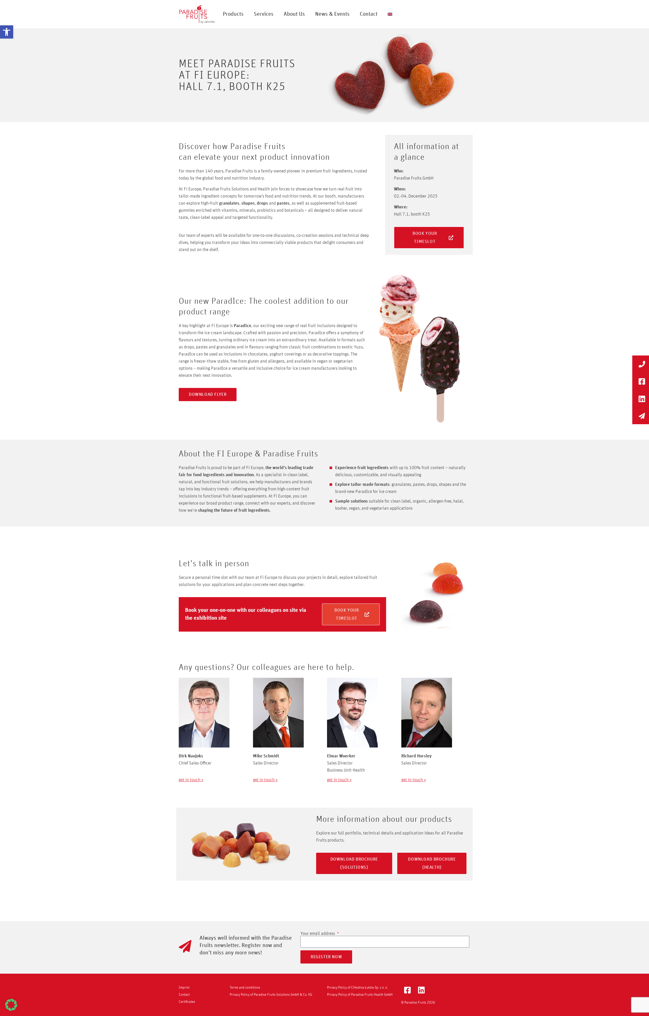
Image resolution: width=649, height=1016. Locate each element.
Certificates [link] (187, 1002)
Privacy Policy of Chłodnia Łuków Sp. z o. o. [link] (357, 987)
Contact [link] (368, 14)
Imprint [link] (184, 987)
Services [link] (264, 14)
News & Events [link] (332, 14)
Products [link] (233, 14)
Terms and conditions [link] (245, 987)
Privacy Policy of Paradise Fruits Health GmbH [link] (360, 994)
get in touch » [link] (191, 780)
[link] (6, 32)
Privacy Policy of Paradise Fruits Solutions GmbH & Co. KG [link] (271, 994)
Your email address (318, 933)
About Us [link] (294, 14)
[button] (11, 1005)
